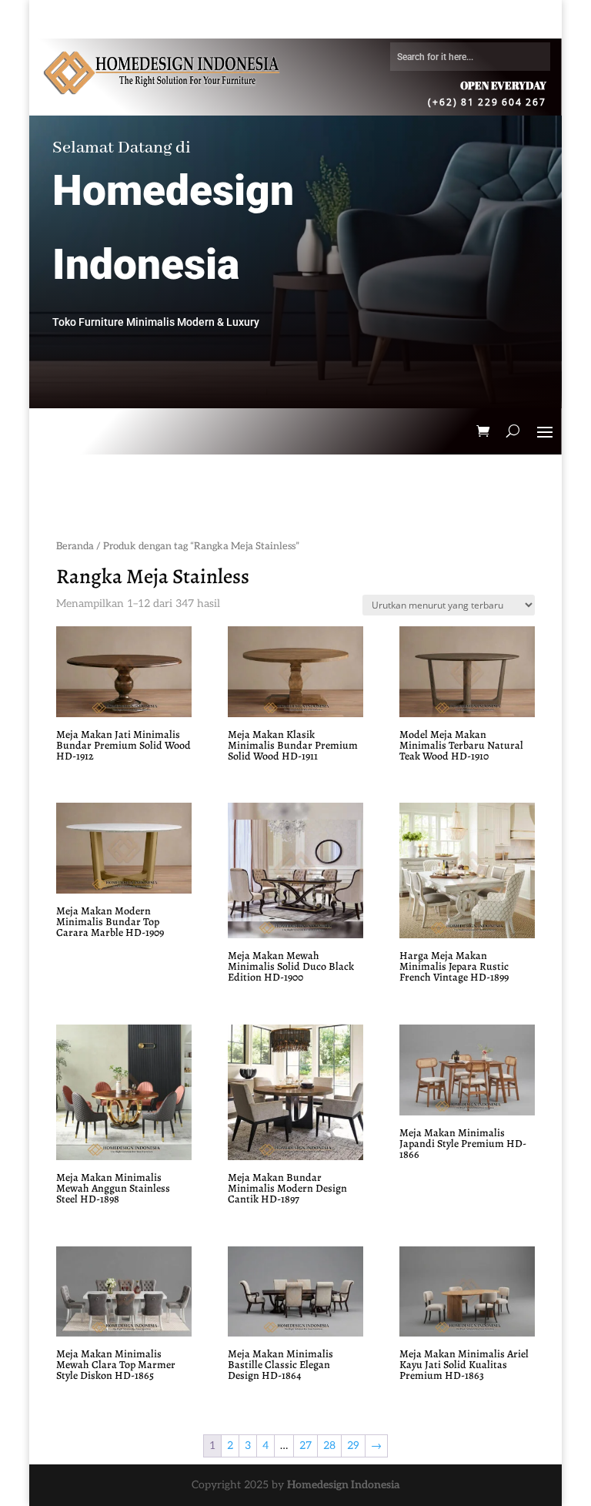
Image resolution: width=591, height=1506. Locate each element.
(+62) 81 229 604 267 (487, 101)
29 (353, 1445)
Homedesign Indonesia (343, 1484)
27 (305, 1445)
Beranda (75, 546)
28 (329, 1445)
